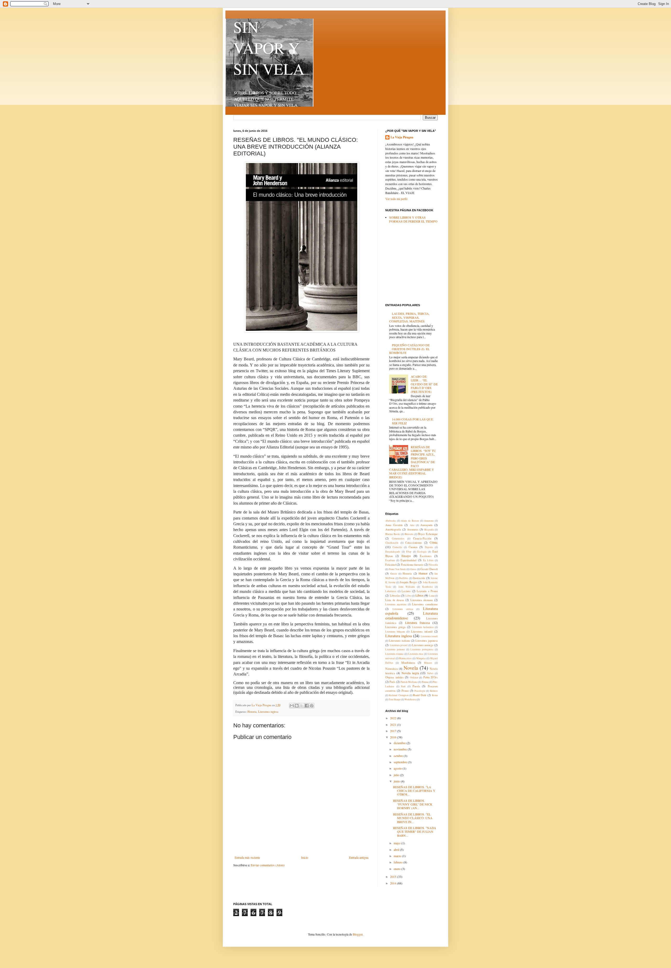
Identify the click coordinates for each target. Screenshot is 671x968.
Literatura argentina (395, 604)
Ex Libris (428, 560)
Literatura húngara (395, 631)
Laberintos (390, 591)
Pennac (425, 682)
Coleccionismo (413, 542)
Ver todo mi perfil (396, 199)
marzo (398, 856)
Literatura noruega (423, 645)
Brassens (409, 534)
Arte (412, 525)
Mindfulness (408, 662)
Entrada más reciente (247, 857)
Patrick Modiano (409, 682)
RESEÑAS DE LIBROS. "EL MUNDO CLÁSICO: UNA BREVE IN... (412, 818)
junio (397, 781)
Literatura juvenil (399, 645)
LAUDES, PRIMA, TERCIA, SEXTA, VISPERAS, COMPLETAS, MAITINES (409, 317)
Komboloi (427, 586)
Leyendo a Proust (427, 591)
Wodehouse (410, 699)
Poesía (416, 686)
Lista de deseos (394, 600)
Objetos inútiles (394, 677)
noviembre (401, 749)
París (392, 682)
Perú (403, 686)
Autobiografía (393, 529)
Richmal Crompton (398, 695)
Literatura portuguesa (421, 649)
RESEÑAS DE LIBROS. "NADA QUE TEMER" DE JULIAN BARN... (414, 831)
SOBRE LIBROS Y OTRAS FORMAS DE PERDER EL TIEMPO (413, 219)
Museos (428, 662)
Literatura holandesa (423, 627)
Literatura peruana (395, 649)
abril (397, 849)
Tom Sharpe (395, 699)
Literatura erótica (403, 609)
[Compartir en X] (301, 705)
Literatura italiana (399, 640)
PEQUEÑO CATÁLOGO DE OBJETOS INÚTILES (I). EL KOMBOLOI (409, 349)
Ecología (421, 551)
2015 (393, 876)
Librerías (395, 595)
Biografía (429, 529)
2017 (393, 731)
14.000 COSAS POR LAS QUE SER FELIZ (412, 421)
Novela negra (410, 673)
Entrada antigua (358, 857)
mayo (397, 843)
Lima (431, 595)
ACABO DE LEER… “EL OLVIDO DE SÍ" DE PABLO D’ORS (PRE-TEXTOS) (424, 384)
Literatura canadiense (425, 604)
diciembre (400, 743)
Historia (252, 711)
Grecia (393, 573)
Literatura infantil (421, 631)
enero (397, 869)
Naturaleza (391, 668)
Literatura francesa (417, 622)
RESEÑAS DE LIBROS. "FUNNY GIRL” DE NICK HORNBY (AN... (412, 804)
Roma (435, 695)
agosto (398, 768)
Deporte (429, 547)
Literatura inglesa (268, 711)
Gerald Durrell (429, 569)
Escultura (390, 560)
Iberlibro (403, 578)
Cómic (434, 542)
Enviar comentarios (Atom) (268, 865)
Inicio (304, 857)
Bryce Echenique (428, 534)
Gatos (413, 569)
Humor (423, 573)
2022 (393, 718)
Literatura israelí (429, 636)
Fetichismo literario (412, 564)
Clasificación (391, 542)
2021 (393, 724)
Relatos (434, 691)
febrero (398, 862)
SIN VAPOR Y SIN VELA (268, 47)
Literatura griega (395, 627)
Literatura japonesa (426, 640)
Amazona (429, 520)
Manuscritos (405, 658)
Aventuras (412, 529)
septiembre (401, 762)
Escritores (425, 556)
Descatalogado (392, 551)
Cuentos (413, 547)
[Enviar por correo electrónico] (291, 705)
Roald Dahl (419, 695)
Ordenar (414, 677)
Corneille (397, 547)
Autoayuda (426, 525)
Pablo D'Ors (430, 677)
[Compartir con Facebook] (306, 705)
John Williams (406, 586)
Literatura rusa (415, 654)
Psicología (419, 691)
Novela (411, 667)
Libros (419, 595)
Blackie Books (392, 534)
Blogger (357, 934)
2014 (393, 883)
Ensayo (406, 556)
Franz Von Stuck (397, 569)
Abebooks (390, 520)
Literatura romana (394, 654)
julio (397, 775)
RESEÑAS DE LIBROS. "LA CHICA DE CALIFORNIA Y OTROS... (414, 791)
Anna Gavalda (394, 525)
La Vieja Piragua (402, 137)
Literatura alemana (421, 600)
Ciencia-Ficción (422, 538)
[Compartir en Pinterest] (311, 705)
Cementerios (398, 538)
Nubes (430, 673)
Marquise (421, 658)
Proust (405, 691)
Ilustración (419, 578)
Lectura (406, 591)
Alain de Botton (410, 520)
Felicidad (390, 564)
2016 (393, 737)
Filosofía (433, 564)
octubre (399, 756)
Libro (408, 595)
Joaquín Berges (408, 582)
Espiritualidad (408, 560)
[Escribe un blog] (296, 705)
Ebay (409, 551)
